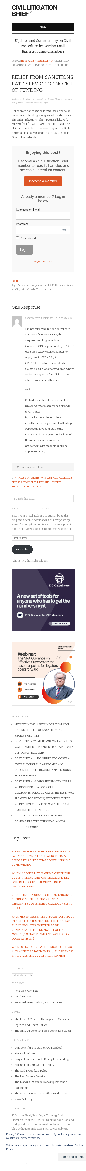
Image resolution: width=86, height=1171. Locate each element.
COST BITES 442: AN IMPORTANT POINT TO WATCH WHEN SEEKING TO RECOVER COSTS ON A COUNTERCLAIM (44, 747)
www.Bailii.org (23, 1099)
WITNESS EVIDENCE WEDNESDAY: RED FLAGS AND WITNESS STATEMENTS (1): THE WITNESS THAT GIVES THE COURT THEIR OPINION (43, 951)
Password (22, 223)
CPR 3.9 (50, 285)
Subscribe (22, 549)
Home (24, 60)
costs (43, 285)
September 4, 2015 (21, 98)
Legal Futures (23, 996)
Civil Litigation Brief (34, 10)
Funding (16, 289)
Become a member (43, 181)
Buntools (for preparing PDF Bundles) (38, 1047)
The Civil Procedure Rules (31, 1070)
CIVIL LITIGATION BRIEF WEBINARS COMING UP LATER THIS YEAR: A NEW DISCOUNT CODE (40, 821)
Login (15, 280)
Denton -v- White (64, 285)
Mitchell (25, 289)
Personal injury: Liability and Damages (38, 1002)
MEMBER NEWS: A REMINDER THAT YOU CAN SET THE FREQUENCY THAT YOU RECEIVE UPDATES (42, 730)
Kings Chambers (25, 1053)
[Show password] (64, 230)
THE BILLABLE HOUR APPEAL (27, 486)
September (42, 60)
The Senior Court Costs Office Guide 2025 (41, 1093)
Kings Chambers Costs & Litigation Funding (42, 1059)
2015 (31, 60)
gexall (40, 98)
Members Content (63, 98)
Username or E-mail (28, 209)
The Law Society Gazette (30, 1076)
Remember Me (28, 238)
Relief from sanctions (22, 102)
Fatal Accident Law (26, 990)
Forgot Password (43, 261)
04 (51, 60)
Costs (50, 98)
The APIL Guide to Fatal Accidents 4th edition (43, 1030)
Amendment (24, 285)
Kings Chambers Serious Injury (34, 1064)
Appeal (35, 285)
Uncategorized (41, 102)
